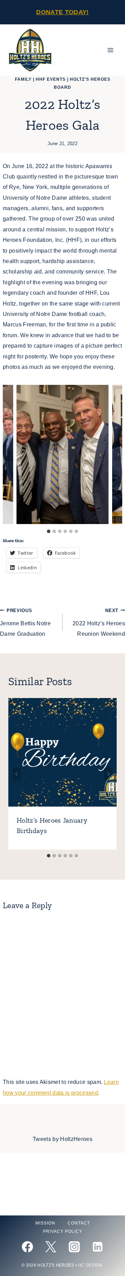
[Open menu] (110, 50)
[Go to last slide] (7, 454)
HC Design (90, 1265)
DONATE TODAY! (62, 12)
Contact (79, 1223)
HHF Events (51, 79)
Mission (45, 1223)
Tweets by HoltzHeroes (62, 1139)
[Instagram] (74, 1247)
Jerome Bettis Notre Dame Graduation (25, 622)
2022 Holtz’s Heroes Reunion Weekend (99, 622)
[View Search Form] (112, 12)
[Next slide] (118, 454)
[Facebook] (27, 1247)
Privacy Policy (62, 1231)
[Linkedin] (97, 1247)
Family (23, 79)
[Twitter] (51, 1247)
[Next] (108, 774)
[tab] (48, 531)
